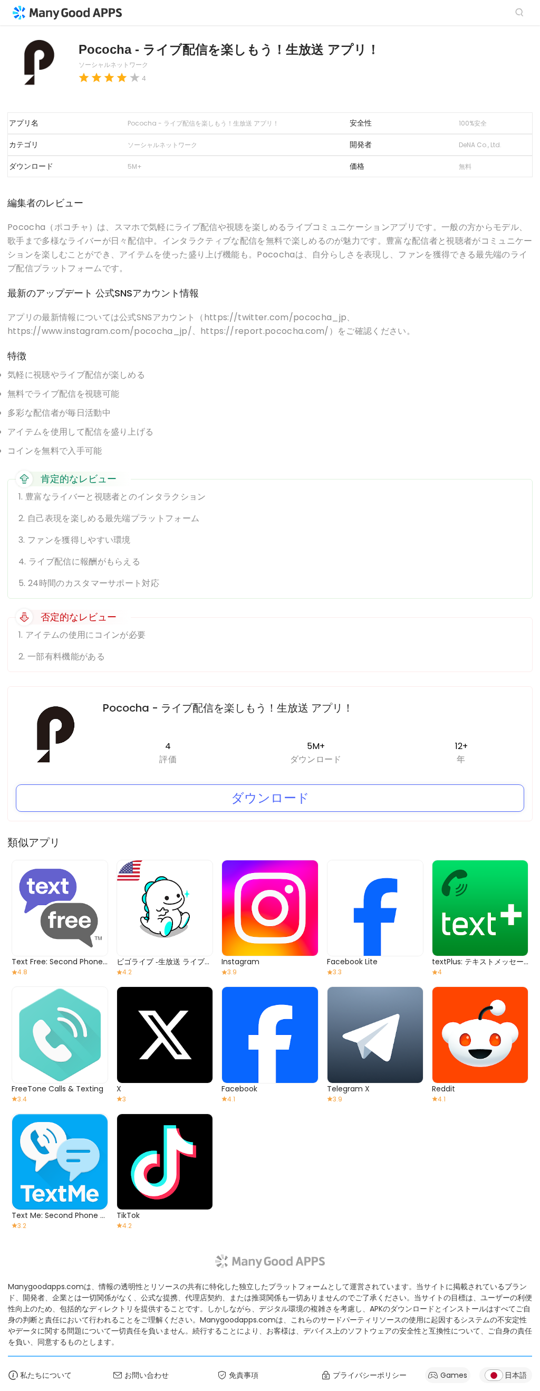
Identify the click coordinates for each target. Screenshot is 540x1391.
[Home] (67, 13)
